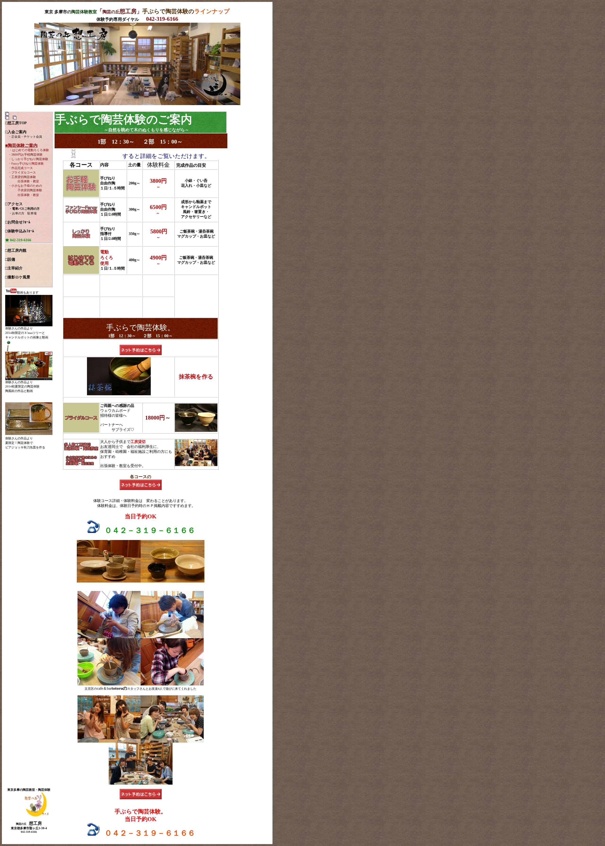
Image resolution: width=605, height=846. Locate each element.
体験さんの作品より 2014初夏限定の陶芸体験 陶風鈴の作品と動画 (22, 386)
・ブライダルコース (22, 172)
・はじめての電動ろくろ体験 (29, 150)
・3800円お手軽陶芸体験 (25, 154)
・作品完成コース (20, 168)
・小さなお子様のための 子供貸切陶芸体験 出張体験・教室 (23, 190)
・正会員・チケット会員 (25, 136)
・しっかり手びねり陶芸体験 (28, 159)
